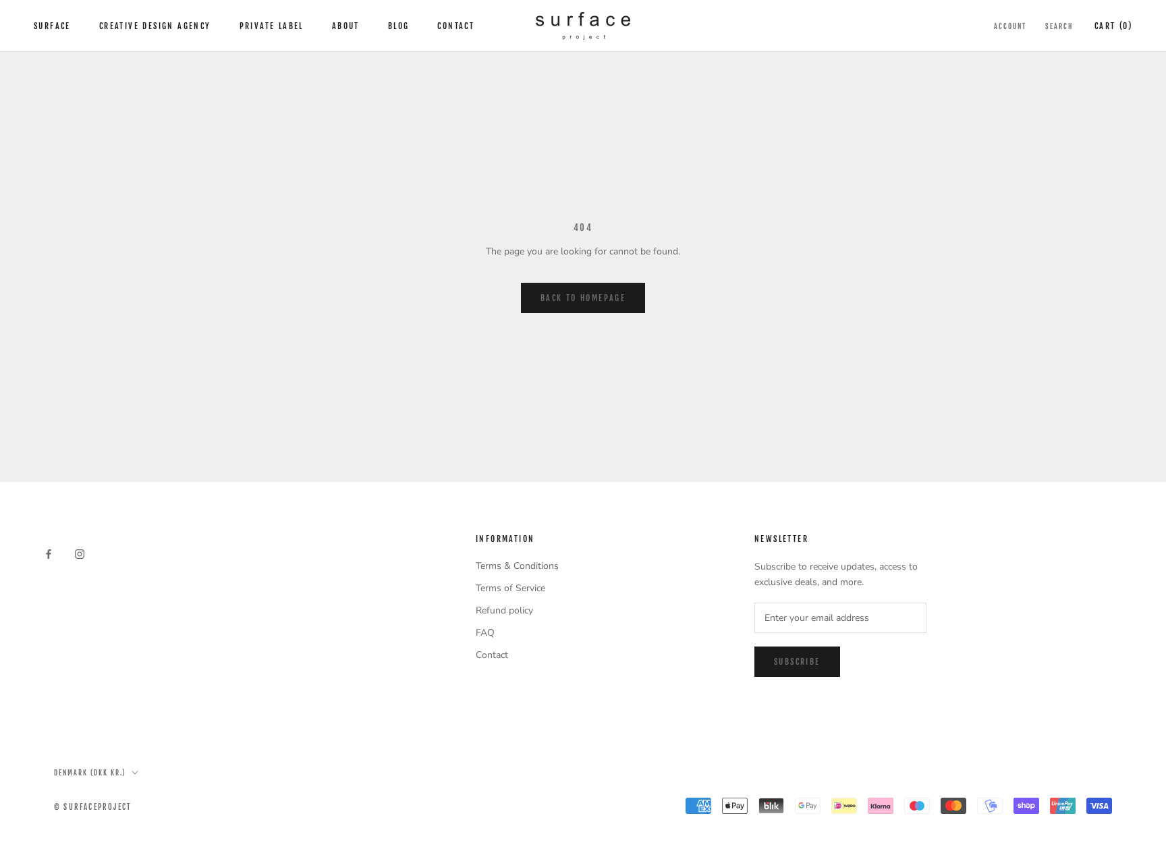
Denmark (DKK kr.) (90, 773)
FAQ (485, 632)
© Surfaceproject (93, 807)
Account (1010, 26)
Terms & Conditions (517, 565)
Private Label (272, 26)
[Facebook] (48, 553)
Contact (455, 26)
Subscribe (797, 662)
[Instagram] (79, 553)
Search (1059, 26)
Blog (399, 26)
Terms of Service (510, 588)
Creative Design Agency (155, 26)
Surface (52, 26)
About (346, 26)
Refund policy (504, 610)
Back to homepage (583, 298)
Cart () (1113, 26)
